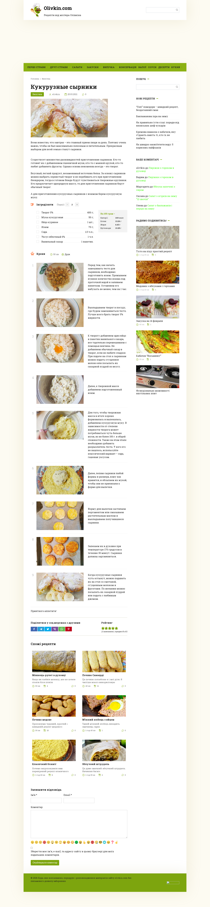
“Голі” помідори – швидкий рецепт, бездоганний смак (157, 108)
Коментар (37, 807)
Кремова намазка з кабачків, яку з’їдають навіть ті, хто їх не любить (156, 135)
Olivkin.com (58, 8)
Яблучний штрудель (95, 764)
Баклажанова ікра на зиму (152, 116)
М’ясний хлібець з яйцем (98, 719)
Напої (142, 67)
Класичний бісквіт (44, 764)
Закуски (93, 67)
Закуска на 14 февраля (149, 320)
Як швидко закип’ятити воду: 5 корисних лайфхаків (154, 146)
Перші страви (36, 67)
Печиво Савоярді (93, 675)
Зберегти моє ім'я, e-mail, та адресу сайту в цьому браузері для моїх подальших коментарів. (72, 853)
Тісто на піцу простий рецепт (154, 251)
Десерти (164, 67)
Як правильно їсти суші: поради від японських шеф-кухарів (157, 124)
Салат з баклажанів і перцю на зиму (154, 207)
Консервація (127, 67)
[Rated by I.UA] (173, 882)
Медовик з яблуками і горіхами (155, 286)
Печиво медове (41, 719)
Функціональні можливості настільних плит (153, 392)
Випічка (109, 67)
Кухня (175, 67)
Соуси (152, 67)
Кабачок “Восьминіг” (148, 355)
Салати (77, 67)
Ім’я (34, 794)
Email (68, 794)
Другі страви (59, 67)
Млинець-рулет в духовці (49, 675)
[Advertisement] (105, 41)
